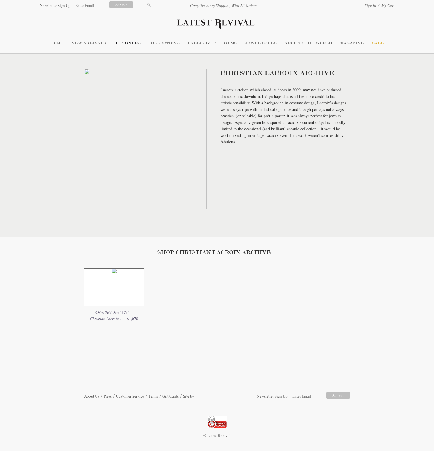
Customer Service (130, 396)
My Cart (388, 5)
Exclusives (201, 43)
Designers (127, 43)
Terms (153, 396)
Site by (188, 396)
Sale (378, 43)
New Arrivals (88, 43)
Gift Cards (170, 396)
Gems (230, 43)
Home (56, 43)
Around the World (308, 43)
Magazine (352, 43)
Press (108, 396)
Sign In (371, 5)
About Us (91, 396)
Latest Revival (217, 22)
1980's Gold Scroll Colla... (114, 312)
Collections (164, 43)
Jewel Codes (261, 43)
